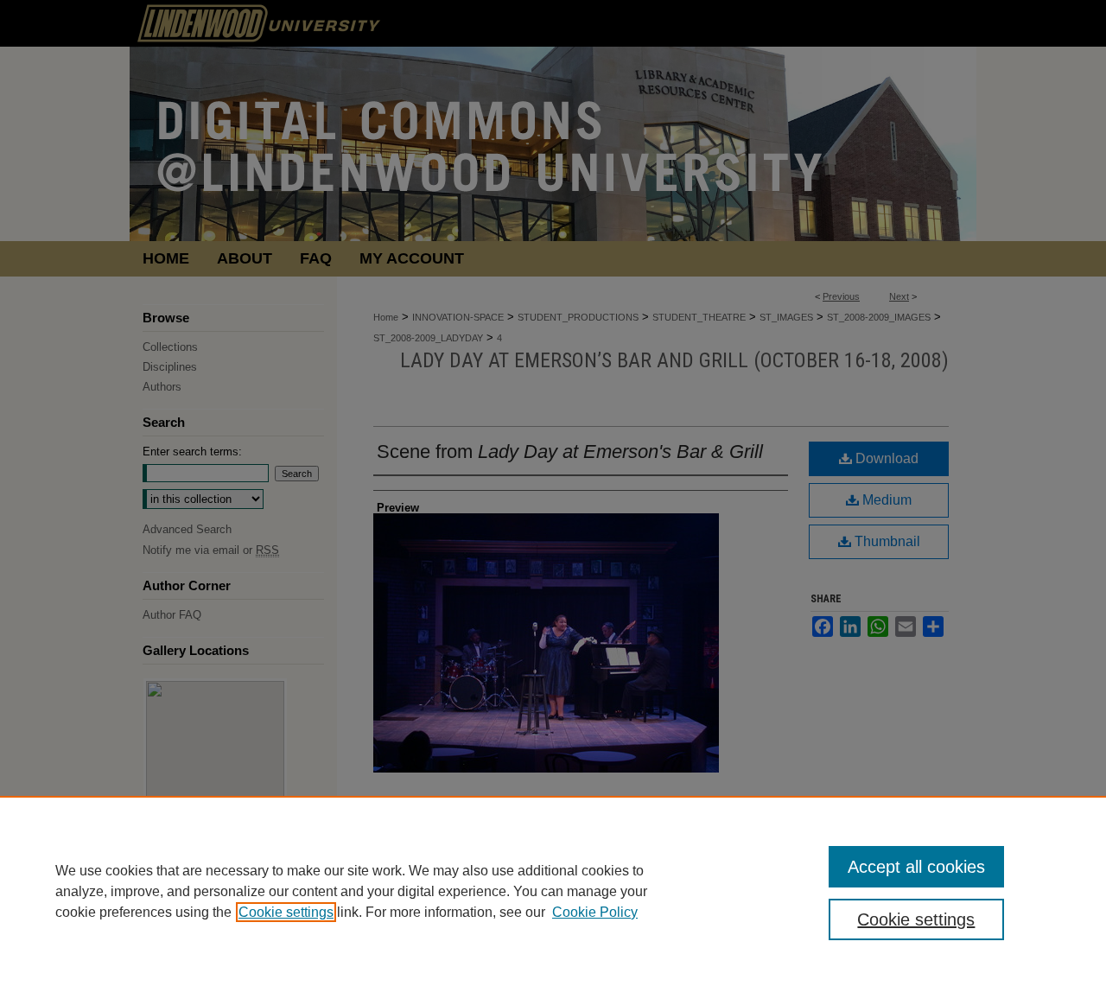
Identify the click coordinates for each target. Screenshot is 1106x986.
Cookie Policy (595, 912)
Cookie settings (286, 912)
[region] (553, 891)
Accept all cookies (916, 866)
